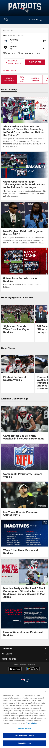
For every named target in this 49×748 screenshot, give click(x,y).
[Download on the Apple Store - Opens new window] (15, 669)
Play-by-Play (22, 79)
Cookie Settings (24, 728)
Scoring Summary (35, 79)
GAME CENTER (35, 62)
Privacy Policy (31, 723)
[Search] (41, 20)
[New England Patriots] (24, 680)
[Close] (46, 691)
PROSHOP (33, 20)
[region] (24, 718)
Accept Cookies (24, 743)
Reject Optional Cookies (24, 736)
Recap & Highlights (9, 79)
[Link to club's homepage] (5, 19)
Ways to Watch (9, 70)
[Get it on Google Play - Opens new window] (33, 670)
